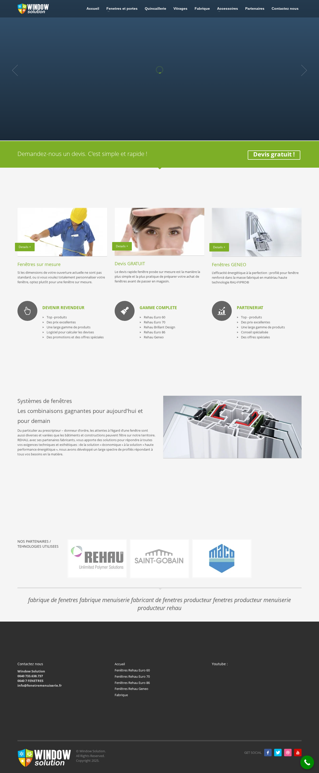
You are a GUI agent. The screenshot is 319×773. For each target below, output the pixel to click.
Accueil (120, 664)
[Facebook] (268, 752)
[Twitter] (278, 752)
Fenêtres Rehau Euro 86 (132, 682)
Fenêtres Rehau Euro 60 (132, 670)
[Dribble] (288, 752)
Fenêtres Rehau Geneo (131, 688)
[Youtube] (298, 752)
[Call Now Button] (307, 762)
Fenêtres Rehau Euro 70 (132, 676)
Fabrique (121, 695)
